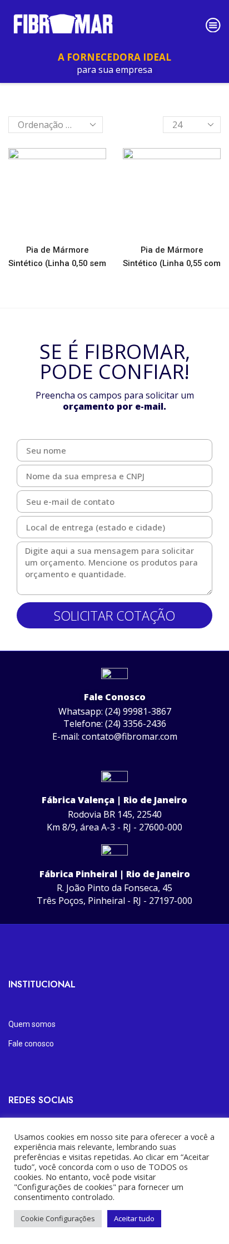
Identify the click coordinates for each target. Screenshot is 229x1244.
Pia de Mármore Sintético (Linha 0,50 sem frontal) (57, 263)
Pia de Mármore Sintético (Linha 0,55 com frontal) (172, 263)
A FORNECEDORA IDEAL (114, 57)
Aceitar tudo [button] (134, 1218)
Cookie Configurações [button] (58, 1218)
